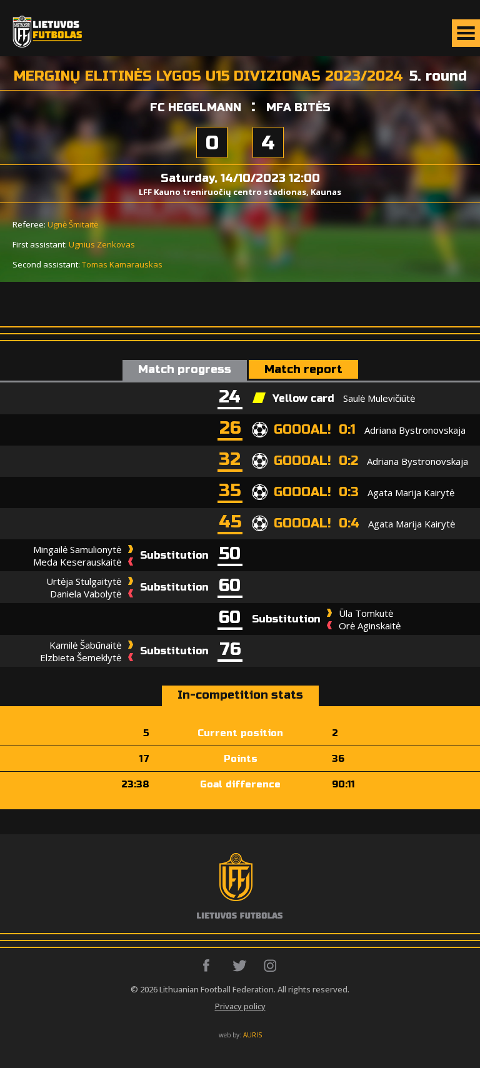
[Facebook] (210, 965)
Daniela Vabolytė (85, 593)
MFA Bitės (298, 107)
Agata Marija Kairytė (411, 492)
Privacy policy (240, 1006)
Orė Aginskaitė (370, 625)
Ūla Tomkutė (366, 613)
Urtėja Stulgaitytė (83, 581)
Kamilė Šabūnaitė (85, 645)
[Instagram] (271, 965)
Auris (252, 1035)
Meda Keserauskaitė (77, 562)
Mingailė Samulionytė (77, 549)
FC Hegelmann (195, 107)
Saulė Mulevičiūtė (379, 398)
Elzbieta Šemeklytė (80, 657)
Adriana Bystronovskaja (415, 430)
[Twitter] (240, 965)
